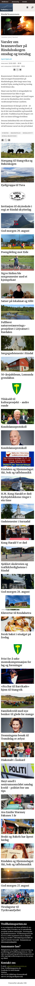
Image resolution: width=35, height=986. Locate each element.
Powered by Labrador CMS (17, 983)
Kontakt (24, 1)
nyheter (5, 133)
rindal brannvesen (9, 136)
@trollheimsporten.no (18, 966)
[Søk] (32, 7)
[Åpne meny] (27, 7)
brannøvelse (15, 133)
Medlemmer (5, 1)
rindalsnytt (28, 133)
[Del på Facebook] (14, 69)
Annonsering (15, 1)
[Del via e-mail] (20, 69)
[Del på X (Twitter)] (17, 69)
